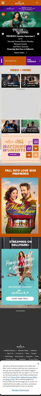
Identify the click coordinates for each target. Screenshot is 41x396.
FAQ (27, 353)
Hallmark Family (23, 350)
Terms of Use (10, 379)
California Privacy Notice (29, 377)
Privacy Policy (33, 359)
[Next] (38, 34)
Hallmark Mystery (9, 350)
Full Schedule (31, 60)
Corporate (29, 356)
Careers (33, 353)
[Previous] (3, 34)
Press (37, 356)
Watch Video (19, 53)
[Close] (38, 363)
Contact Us (19, 353)
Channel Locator (11, 359)
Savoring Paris (10, 61)
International (19, 356)
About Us (10, 353)
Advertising (9, 356)
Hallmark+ (34, 350)
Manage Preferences (20, 390)
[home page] (19, 3)
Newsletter (22, 359)
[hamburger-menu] (3, 2)
